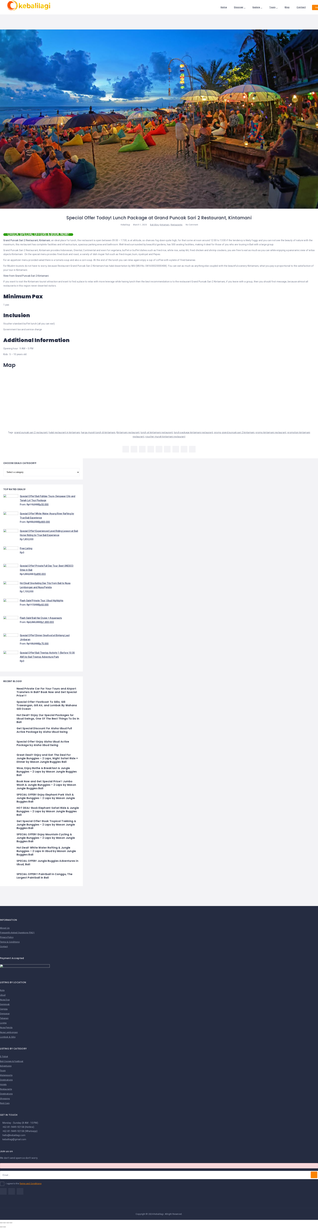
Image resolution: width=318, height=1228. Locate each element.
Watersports (6, 1075)
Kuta (2, 990)
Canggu (4, 1009)
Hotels (3, 1084)
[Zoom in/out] (11, 1222)
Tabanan (4, 1018)
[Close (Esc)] (1, 1222)
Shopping (5, 1098)
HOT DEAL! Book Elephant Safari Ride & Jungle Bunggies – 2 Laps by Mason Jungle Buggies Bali (48, 811)
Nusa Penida (6, 1027)
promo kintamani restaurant (271, 432)
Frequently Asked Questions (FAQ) (17, 932)
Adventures (5, 1066)
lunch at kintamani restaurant (157, 432)
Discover (238, 7)
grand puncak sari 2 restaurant (31, 432)
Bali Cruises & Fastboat (11, 1061)
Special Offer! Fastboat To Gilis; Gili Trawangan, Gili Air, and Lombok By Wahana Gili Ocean (47, 705)
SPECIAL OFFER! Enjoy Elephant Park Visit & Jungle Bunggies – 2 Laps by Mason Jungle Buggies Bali (46, 798)
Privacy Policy (6, 937)
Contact (301, 7)
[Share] (4, 1222)
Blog (287, 7)
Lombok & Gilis (7, 1037)
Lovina (3, 1023)
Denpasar (5, 1013)
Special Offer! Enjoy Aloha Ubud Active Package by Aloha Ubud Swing (43, 743)
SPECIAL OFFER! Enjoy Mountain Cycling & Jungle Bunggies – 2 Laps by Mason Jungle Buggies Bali (46, 838)
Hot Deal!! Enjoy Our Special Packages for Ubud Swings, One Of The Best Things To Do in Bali (48, 718)
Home (224, 7)
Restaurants (177, 225)
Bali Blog (154, 225)
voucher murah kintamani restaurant (165, 436)
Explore (256, 7)
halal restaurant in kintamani (64, 432)
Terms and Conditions (30, 1183)
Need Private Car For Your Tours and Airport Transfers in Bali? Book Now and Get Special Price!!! (47, 692)
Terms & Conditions (10, 942)
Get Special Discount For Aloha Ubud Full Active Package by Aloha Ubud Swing (44, 730)
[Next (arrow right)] (4, 1226)
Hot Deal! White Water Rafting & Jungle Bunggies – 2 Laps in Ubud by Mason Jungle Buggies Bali (46, 851)
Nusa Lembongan (9, 1032)
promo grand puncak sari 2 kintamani (234, 432)
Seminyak (5, 1004)
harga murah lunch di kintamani (98, 432)
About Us (4, 928)
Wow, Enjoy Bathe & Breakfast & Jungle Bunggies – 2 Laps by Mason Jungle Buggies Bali (47, 771)
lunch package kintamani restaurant (193, 432)
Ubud (2, 995)
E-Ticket (4, 1056)
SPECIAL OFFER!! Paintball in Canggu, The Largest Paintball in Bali (44, 875)
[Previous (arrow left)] (1, 1226)
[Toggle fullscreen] (7, 1222)
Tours (272, 7)
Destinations (6, 1080)
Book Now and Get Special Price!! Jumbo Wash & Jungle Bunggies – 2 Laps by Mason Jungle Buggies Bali (46, 785)
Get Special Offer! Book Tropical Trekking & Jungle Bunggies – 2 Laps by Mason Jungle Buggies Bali (46, 824)
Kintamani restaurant (128, 432)
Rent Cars (5, 1103)
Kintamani (164, 225)
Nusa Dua (5, 999)
